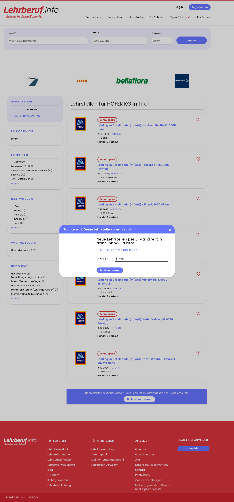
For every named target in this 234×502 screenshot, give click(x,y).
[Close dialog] (170, 229)
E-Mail (102, 258)
